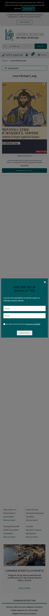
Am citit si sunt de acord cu (23, 324)
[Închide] (45, 282)
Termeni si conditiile (32, 324)
